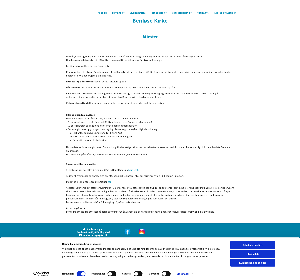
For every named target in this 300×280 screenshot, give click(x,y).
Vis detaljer (183, 273)
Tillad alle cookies (252, 245)
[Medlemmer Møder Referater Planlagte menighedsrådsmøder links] (191, 13)
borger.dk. (133, 169)
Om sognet (158, 12)
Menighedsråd (181, 12)
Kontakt (202, 12)
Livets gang (137, 12)
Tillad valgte (252, 254)
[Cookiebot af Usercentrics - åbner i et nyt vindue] (41, 274)
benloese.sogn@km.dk (95, 235)
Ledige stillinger (225, 12)
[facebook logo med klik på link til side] (128, 231)
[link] (118, 13)
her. (109, 181)
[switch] (112, 273)
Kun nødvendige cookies (252, 262)
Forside (102, 12)
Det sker (117, 12)
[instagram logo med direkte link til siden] (157, 231)
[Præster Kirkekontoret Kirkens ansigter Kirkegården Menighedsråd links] (208, 13)
